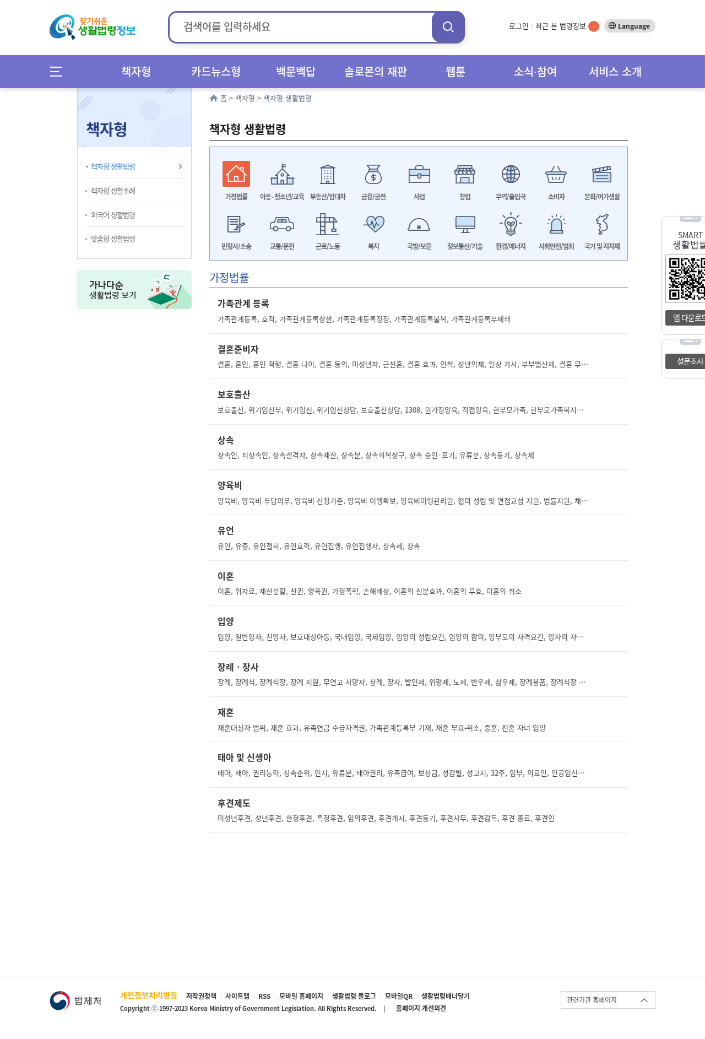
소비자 (556, 197)
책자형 (136, 71)
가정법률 (236, 197)
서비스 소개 (615, 71)
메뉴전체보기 (59, 71)
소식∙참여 (535, 71)
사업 (419, 197)
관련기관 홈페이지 (592, 1000)
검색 (448, 26)
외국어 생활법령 (113, 214)
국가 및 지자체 (602, 246)
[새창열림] (75, 996)
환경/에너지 (510, 246)
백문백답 (296, 71)
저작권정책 (201, 996)
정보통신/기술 (464, 246)
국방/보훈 (419, 246)
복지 (373, 246)
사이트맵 (237, 996)
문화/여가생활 (602, 197)
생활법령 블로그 (354, 996)
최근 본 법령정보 (565, 25)
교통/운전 (282, 246)
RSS (264, 996)
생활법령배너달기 (445, 996)
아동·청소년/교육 (282, 197)
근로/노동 (328, 246)
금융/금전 (373, 197)
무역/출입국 (510, 197)
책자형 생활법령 (113, 166)
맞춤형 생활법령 (113, 238)
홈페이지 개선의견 (421, 1008)
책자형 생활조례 (113, 190)
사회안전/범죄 (556, 246)
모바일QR (399, 996)
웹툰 (455, 71)
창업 (464, 197)
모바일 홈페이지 (301, 996)
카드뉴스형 (216, 71)
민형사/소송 (236, 246)
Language (634, 26)
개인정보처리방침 (148, 994)
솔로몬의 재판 (375, 71)
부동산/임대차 (327, 197)
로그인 (519, 25)
